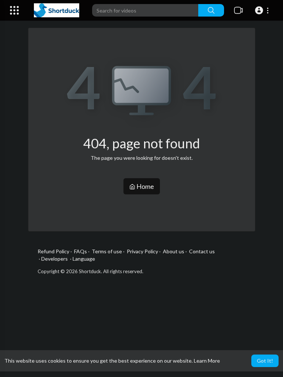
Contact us (202, 251)
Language (84, 259)
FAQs (80, 251)
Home (144, 186)
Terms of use (107, 251)
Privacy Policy (142, 251)
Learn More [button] (207, 360)
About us (173, 251)
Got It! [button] (265, 360)
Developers (54, 259)
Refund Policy (53, 251)
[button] (263, 10)
